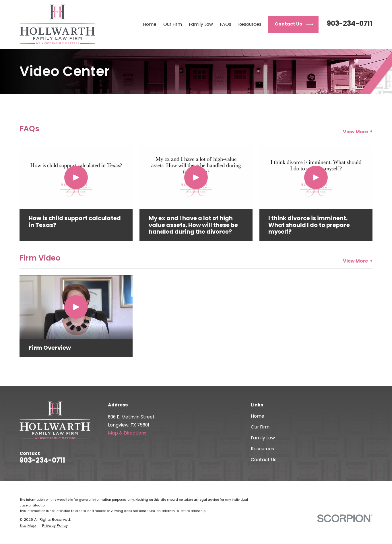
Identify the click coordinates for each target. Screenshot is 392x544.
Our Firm (260, 427)
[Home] (57, 24)
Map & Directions (127, 433)
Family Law (263, 438)
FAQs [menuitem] (225, 24)
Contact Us (263, 459)
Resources (262, 448)
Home (257, 416)
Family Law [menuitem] (201, 24)
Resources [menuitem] (249, 24)
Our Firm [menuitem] (172, 24)
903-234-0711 (349, 23)
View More (355, 131)
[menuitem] (28, 525)
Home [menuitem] (149, 24)
